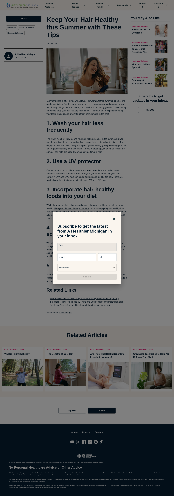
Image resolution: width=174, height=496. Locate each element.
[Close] (114, 219)
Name (61, 245)
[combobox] (87, 267)
